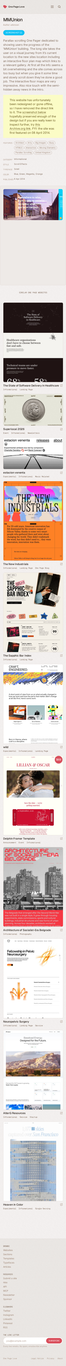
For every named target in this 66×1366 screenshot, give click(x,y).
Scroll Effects (20, 164)
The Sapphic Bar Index (17, 655)
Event (6, 433)
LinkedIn (7, 1319)
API (5, 1286)
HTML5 (19, 148)
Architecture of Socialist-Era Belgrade (27, 930)
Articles (7, 1266)
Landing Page (26, 389)
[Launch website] (61, 385)
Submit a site (10, 1278)
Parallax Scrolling (24, 152)
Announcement (9, 843)
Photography (26, 934)
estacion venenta (14, 472)
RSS (5, 1327)
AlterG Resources (14, 1113)
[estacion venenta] (33, 453)
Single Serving (42, 1209)
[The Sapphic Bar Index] (33, 612)
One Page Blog (42, 568)
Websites (8, 1250)
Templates (8, 1258)
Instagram (8, 1315)
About (60, 1358)
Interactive (31, 148)
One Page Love (16, 6)
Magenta (30, 174)
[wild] (33, 704)
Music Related (42, 477)
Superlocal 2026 (14, 429)
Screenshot (13, 32)
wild (5, 747)
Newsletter (9, 1295)
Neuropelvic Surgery (16, 1021)
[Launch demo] (61, 838)
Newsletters (34, 433)
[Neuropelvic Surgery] (33, 978)
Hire (5, 1282)
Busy (51, 143)
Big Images (40, 143)
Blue (16, 174)
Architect (20, 143)
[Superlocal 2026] (33, 410)
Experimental (9, 477)
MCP (5, 1290)
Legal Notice (37, 1358)
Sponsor (7, 1299)
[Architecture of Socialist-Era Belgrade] (33, 887)
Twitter (6, 1310)
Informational (20, 159)
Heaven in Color (13, 1204)
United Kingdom (42, 152)
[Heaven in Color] (33, 1161)
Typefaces (8, 1262)
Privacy (50, 1358)
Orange (39, 174)
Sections (7, 1254)
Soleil (16, 169)
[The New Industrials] (33, 521)
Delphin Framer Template (19, 838)
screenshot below (34, 112)
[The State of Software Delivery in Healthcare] (33, 342)
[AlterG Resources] (33, 1070)
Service (39, 1026)
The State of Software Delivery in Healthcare (31, 385)
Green (22, 174)
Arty (30, 143)
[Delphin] (33, 795)
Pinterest (7, 1323)
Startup (33, 1117)
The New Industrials (15, 564)
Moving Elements (47, 148)
